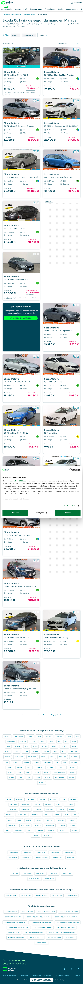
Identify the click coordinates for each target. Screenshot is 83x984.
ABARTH (7, 736)
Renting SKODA (11, 895)
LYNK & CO (62, 757)
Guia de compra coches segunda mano (62, 932)
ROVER (10, 772)
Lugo (19, 820)
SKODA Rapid (13, 857)
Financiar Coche (13, 932)
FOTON (44, 746)
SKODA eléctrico (41, 895)
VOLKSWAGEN (59, 778)
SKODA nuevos (72, 895)
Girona (71, 810)
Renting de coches (36, 938)
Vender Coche (41, 943)
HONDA (54, 746)
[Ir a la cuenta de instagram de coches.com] (71, 969)
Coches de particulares (46, 912)
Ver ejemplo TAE (30, 90)
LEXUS (43, 757)
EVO (8, 746)
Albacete (19, 799)
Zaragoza (46, 836)
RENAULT (72, 767)
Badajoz (73, 799)
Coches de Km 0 (27, 912)
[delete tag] (19, 35)
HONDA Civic (40, 874)
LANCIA (7, 757)
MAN (6, 762)
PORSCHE (62, 767)
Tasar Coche (70, 938)
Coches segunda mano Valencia (68, 922)
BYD (77, 736)
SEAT (27, 772)
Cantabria (69, 804)
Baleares (13, 804)
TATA (29, 778)
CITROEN (23, 741)
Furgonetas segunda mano (34, 932)
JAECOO (35, 752)
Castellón (12, 810)
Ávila (63, 799)
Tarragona (18, 830)
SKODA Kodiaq (69, 852)
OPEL (29, 767)
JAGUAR (46, 752)
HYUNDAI (64, 746)
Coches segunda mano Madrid (14, 922)
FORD (35, 746)
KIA (63, 752)
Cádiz (58, 804)
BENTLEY (48, 736)
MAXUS (26, 762)
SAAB (19, 772)
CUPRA (33, 741)
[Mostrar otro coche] (21, 66)
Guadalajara (22, 815)
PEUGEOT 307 (67, 874)
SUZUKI (11, 778)
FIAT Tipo (15, 874)
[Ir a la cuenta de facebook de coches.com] (78, 969)
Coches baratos (11, 912)
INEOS (74, 746)
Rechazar (15, 513)
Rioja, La (38, 825)
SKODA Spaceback (42, 857)
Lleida (10, 820)
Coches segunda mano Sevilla (40, 922)
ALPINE (30, 736)
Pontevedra (25, 825)
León (75, 815)
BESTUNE (59, 736)
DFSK (51, 741)
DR (59, 741)
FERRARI (17, 746)
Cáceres (48, 804)
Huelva (47, 815)
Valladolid (63, 830)
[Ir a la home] (7, 3)
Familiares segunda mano (65, 927)
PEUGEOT (39, 767)
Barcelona (25, 804)
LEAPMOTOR (32, 757)
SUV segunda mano (54, 938)
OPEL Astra (53, 874)
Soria (7, 830)
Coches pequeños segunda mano (38, 917)
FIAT (26, 746)
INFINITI (7, 752)
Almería (42, 799)
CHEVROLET (11, 741)
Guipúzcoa (35, 815)
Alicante (31, 799)
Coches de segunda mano (69, 912)
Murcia (39, 820)
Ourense (61, 820)
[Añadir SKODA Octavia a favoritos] (34, 49)
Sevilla (72, 825)
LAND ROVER (19, 757)
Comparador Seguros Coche (18, 927)
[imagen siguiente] (38, 57)
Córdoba (38, 810)
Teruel (30, 830)
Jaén (66, 815)
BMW (69, 736)
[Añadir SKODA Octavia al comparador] (38, 49)
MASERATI (16, 762)
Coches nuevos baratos (13, 917)
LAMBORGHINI (74, 752)
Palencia (72, 820)
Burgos (37, 804)
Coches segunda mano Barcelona (66, 917)
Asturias (53, 799)
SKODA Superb (57, 857)
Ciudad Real (26, 810)
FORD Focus (27, 874)
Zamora (35, 836)
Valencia (51, 830)
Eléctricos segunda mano (43, 927)
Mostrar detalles (70, 506)
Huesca (57, 815)
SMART (46, 772)
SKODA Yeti (70, 857)
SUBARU (72, 772)
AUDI (39, 736)
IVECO (26, 752)
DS (66, 741)
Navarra (49, 820)
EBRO (74, 741)
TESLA (38, 778)
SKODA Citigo (14, 852)
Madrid (28, 820)
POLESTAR (50, 767)
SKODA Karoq (54, 852)
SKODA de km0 (26, 895)
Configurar (40, 513)
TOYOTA (47, 778)
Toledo (40, 830)
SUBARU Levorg (34, 879)
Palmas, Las (12, 825)
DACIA (42, 741)
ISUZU (16, 752)
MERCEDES (47, 762)
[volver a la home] (10, 969)
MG (57, 762)
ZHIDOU (41, 783)
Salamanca (50, 825)
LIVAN (52, 757)
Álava (9, 799)
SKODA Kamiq (41, 852)
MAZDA (36, 762)
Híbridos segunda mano (16, 938)
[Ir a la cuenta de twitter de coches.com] (64, 969)
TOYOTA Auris (49, 879)
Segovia (62, 825)
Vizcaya (74, 830)
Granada (9, 815)
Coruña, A (49, 810)
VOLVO (71, 778)
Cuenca (61, 810)
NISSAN (10, 767)
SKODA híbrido (57, 895)
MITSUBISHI (74, 762)
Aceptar (68, 513)
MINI (64, 762)
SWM (20, 778)
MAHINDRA (74, 757)
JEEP (55, 752)
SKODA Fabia (27, 852)
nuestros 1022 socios (19, 481)
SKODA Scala (26, 857)
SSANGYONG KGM (59, 772)
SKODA (37, 772)
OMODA (19, 767)
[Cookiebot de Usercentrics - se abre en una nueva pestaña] (71, 469)
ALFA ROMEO (19, 736)
